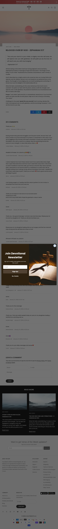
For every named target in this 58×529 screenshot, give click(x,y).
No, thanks (15, 276)
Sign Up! (15, 271)
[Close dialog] (55, 245)
